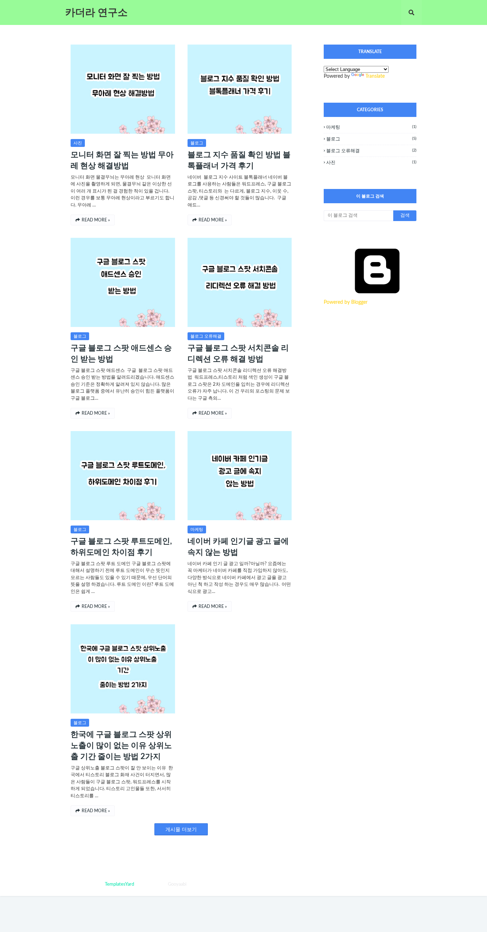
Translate (375, 76)
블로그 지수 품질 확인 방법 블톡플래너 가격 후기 (239, 160)
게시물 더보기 (181, 829)
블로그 (196, 143)
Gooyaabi (177, 884)
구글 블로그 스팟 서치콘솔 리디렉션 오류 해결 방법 (238, 353)
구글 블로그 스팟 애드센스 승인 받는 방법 (121, 353)
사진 (77, 143)
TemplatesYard (119, 884)
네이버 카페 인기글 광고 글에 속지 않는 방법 (238, 546)
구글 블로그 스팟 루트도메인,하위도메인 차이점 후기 (121, 546)
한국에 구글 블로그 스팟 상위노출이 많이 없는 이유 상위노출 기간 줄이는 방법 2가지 (121, 746)
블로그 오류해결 (205, 336)
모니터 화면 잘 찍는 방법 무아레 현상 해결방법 (122, 160)
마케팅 (196, 529)
